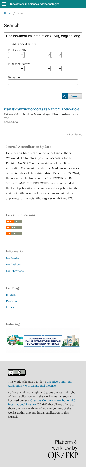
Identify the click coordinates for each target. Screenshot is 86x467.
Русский (11, 301)
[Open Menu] (4, 4)
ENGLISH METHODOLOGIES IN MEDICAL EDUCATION (41, 109)
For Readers (13, 258)
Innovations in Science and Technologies (34, 4)
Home (7, 13)
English (11, 295)
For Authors (13, 264)
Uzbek (10, 307)
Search (75, 96)
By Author (14, 77)
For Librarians (15, 271)
